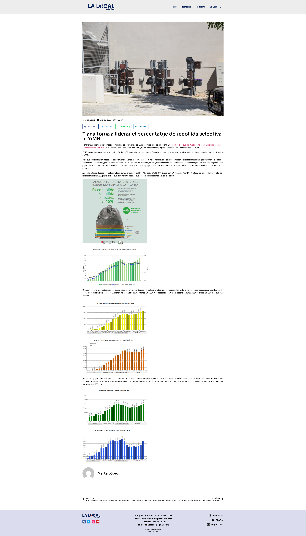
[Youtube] (97, 521)
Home (175, 7)
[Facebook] (84, 521)
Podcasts (200, 7)
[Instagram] (93, 521)
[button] (90, 126)
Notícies (186, 7)
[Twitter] (88, 521)
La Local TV (215, 7)
